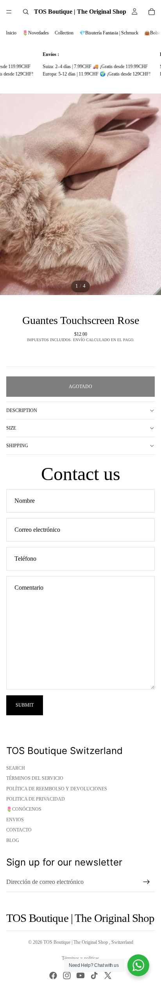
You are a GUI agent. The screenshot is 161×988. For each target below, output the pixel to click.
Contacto (19, 830)
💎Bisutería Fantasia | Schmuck (108, 33)
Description (21, 410)
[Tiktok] (94, 975)
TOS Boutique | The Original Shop (76, 942)
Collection (64, 33)
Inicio (11, 33)
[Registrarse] (146, 882)
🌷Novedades (35, 33)
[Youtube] (80, 975)
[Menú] (9, 12)
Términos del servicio (34, 778)
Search (15, 768)
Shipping (17, 445)
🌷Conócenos (23, 809)
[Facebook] (53, 975)
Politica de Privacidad (35, 799)
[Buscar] (25, 11)
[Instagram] (67, 975)
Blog (12, 840)
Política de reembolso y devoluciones (56, 789)
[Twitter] (108, 975)
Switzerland (122, 942)
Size (11, 428)
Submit (25, 705)
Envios (15, 819)
